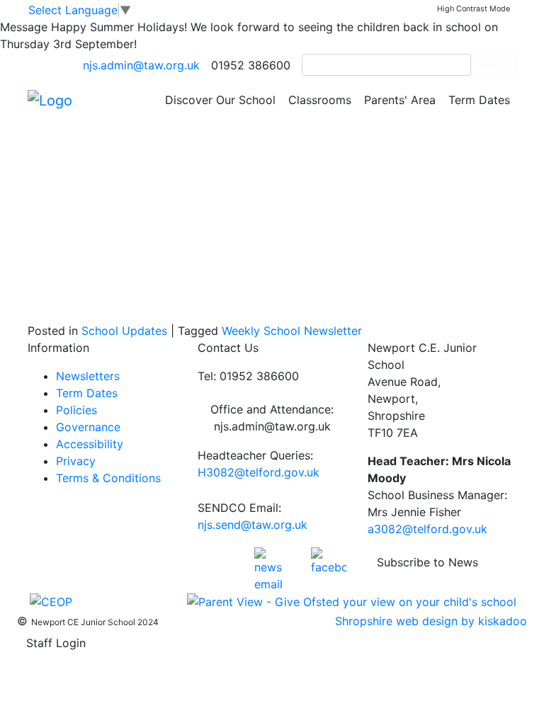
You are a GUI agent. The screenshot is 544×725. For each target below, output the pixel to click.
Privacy (76, 461)
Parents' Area (400, 100)
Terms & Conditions (108, 478)
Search (493, 65)
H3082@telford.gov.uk (258, 472)
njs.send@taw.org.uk (252, 525)
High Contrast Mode (473, 8)
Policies (76, 410)
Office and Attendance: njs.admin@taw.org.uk (272, 417)
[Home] (50, 99)
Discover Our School (220, 100)
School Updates (124, 331)
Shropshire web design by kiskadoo (431, 621)
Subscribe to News (427, 562)
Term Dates (479, 100)
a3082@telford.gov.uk (427, 529)
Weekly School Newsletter (292, 331)
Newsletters (88, 376)
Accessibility (89, 444)
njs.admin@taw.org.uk (141, 65)
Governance (88, 427)
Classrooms (319, 100)
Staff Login (56, 643)
